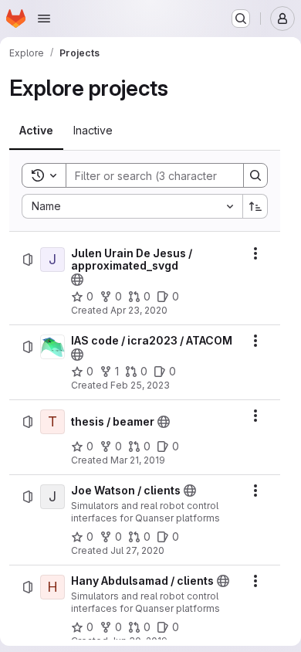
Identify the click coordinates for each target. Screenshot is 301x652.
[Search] (255, 175)
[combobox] (132, 206)
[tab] (36, 130)
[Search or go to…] (241, 18)
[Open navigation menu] (44, 18)
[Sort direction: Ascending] (255, 206)
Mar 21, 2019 (137, 460)
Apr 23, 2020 (138, 310)
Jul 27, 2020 (137, 550)
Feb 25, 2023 (140, 385)
